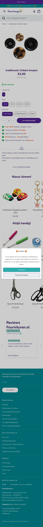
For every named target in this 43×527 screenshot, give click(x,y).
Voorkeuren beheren (21, 275)
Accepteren (21, 270)
